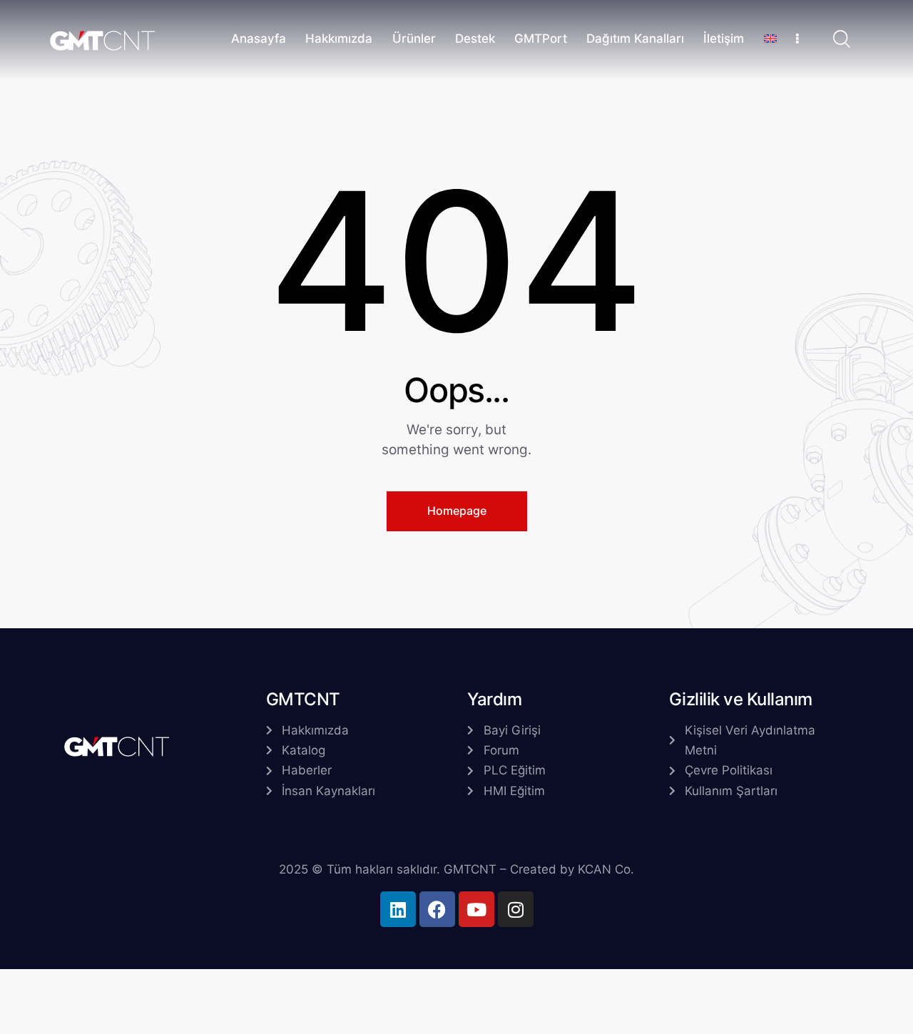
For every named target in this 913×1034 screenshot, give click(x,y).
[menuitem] (770, 40)
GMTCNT (470, 869)
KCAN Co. (606, 869)
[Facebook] (437, 909)
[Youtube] (476, 909)
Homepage (456, 510)
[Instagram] (516, 909)
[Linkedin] (398, 909)
